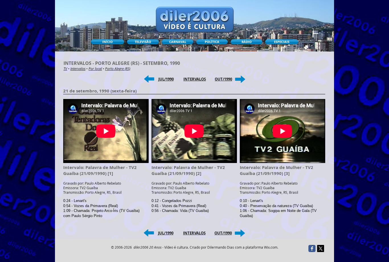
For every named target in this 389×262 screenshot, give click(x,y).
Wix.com (270, 247)
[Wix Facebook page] (312, 248)
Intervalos (77, 68)
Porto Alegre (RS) (117, 68)
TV (65, 68)
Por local (95, 68)
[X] (320, 248)
